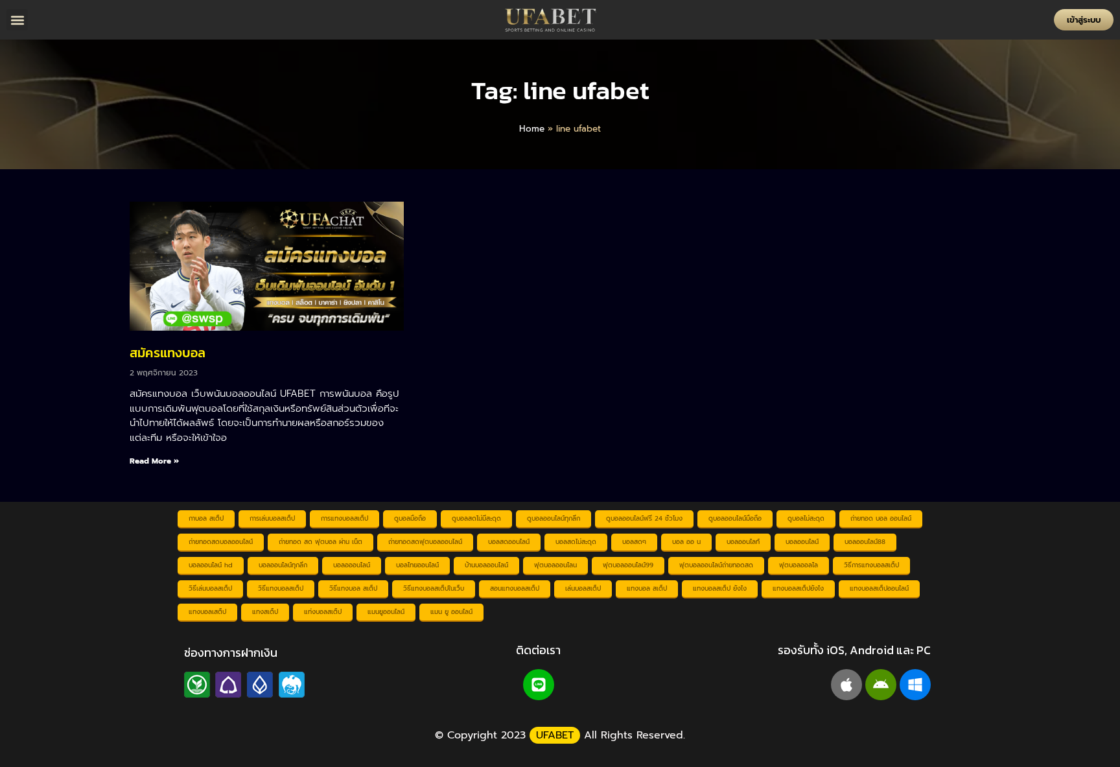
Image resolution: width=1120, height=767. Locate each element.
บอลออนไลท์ (743, 542)
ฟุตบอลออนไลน (555, 565)
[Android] (880, 684)
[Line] (538, 684)
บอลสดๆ (634, 542)
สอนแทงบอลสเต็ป (514, 588)
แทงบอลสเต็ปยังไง (798, 588)
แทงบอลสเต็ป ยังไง (720, 588)
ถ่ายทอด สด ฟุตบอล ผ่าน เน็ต (320, 542)
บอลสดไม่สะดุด (575, 542)
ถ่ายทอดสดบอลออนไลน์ (221, 542)
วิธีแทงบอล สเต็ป (353, 588)
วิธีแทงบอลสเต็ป (280, 588)
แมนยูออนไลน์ (386, 612)
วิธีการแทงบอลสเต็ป (871, 565)
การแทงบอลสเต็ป (344, 518)
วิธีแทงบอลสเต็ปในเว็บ (433, 588)
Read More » (154, 461)
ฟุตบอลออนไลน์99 (628, 565)
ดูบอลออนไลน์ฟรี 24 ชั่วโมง (644, 518)
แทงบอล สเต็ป (647, 588)
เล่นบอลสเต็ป (583, 588)
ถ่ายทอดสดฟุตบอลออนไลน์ (425, 542)
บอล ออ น (686, 542)
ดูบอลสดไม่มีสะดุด (476, 518)
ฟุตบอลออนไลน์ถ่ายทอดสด (716, 565)
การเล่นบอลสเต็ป (272, 518)
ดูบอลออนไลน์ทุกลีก (553, 518)
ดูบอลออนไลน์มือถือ (735, 518)
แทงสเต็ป (265, 612)
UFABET (555, 735)
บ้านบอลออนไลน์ (486, 565)
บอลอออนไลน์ (351, 565)
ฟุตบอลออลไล (798, 565)
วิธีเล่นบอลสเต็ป (210, 588)
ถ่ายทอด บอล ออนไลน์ (880, 518)
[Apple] (846, 684)
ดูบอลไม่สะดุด (806, 518)
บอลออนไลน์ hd (211, 565)
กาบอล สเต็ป (206, 518)
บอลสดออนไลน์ (509, 542)
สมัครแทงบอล (167, 352)
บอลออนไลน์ (802, 542)
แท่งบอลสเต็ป (323, 612)
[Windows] (915, 684)
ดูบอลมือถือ (410, 518)
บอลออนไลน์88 (865, 542)
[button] (17, 19)
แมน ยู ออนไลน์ (451, 612)
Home (531, 129)
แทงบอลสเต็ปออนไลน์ (879, 588)
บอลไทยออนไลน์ (417, 565)
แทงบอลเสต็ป (207, 612)
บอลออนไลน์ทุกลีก (283, 565)
